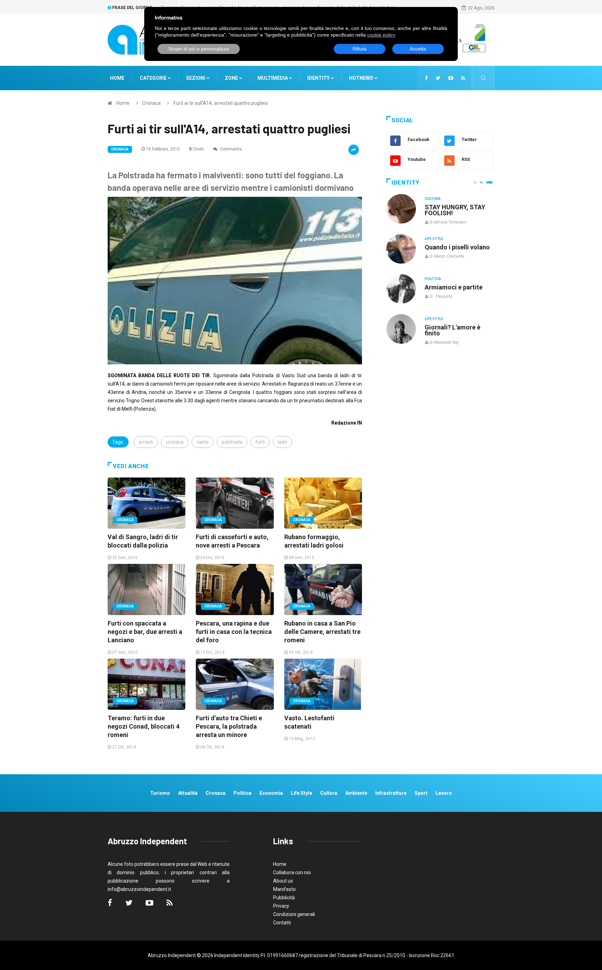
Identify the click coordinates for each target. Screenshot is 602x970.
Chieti (198, 149)
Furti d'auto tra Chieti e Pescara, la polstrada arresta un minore (229, 726)
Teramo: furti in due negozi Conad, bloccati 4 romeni (143, 726)
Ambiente (356, 793)
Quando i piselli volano (457, 247)
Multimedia (273, 78)
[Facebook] (426, 78)
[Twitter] (438, 78)
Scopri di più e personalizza (198, 49)
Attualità (188, 793)
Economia (271, 793)
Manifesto (284, 889)
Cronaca (151, 103)
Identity (318, 78)
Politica (433, 279)
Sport (421, 793)
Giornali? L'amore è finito (452, 330)
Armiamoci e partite (454, 287)
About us (283, 881)
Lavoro (443, 793)
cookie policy (381, 35)
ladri (282, 442)
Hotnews (361, 78)
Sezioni (196, 78)
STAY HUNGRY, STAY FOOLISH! (455, 210)
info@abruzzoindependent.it (139, 889)
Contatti (282, 922)
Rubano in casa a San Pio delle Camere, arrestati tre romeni (322, 632)
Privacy (281, 906)
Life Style (434, 239)
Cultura (433, 199)
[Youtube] (451, 78)
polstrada (232, 442)
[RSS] (463, 78)
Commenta (230, 149)
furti (260, 442)
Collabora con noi (292, 872)
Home (117, 78)
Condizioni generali (294, 914)
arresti (146, 442)
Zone (232, 78)
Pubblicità (284, 897)
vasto (202, 442)
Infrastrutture (391, 793)
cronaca (175, 442)
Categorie (154, 78)
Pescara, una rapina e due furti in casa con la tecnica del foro (234, 632)
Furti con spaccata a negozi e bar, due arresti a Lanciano (145, 632)
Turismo (160, 793)
